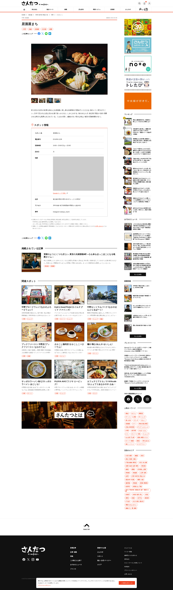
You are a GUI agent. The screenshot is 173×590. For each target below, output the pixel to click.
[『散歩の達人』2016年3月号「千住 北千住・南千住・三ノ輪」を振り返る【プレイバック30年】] (137, 160)
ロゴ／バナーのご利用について (133, 563)
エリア (99, 564)
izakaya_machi (65, 212)
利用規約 (126, 566)
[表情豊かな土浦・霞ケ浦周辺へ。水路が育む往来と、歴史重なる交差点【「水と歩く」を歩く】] (137, 141)
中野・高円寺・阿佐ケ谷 (41, 15)
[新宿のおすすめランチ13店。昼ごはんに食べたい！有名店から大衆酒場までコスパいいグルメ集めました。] (137, 170)
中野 (52, 15)
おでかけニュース (76, 564)
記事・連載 (73, 552)
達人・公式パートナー (104, 560)
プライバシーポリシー (130, 570)
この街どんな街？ (76, 560)
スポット (100, 556)
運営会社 (126, 559)
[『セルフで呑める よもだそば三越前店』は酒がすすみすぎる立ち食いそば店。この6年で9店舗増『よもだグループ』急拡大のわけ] (137, 150)
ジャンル (73, 569)
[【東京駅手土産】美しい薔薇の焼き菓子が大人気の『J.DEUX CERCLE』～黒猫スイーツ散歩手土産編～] (137, 131)
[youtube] (37, 559)
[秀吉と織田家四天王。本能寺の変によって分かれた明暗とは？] (137, 121)
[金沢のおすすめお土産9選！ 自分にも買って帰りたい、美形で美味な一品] (137, 210)
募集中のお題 (101, 548)
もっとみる (137, 274)
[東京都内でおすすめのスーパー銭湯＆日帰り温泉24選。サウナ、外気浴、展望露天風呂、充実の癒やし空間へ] (137, 180)
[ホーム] (24, 9)
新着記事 (73, 548)
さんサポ (100, 552)
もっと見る (137, 388)
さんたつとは (128, 548)
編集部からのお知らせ (130, 555)
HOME (23, 15)
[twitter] (28, 559)
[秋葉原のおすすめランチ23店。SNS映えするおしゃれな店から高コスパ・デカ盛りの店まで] (137, 190)
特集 (71, 556)
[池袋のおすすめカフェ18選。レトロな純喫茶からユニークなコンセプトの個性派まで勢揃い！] (137, 200)
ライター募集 (128, 551)
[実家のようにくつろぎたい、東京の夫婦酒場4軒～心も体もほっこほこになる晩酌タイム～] (69, 262)
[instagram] (33, 559)
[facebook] (24, 559)
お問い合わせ (99, 226)
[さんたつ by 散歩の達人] (35, 3)
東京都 (30, 15)
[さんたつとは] (69, 415)
